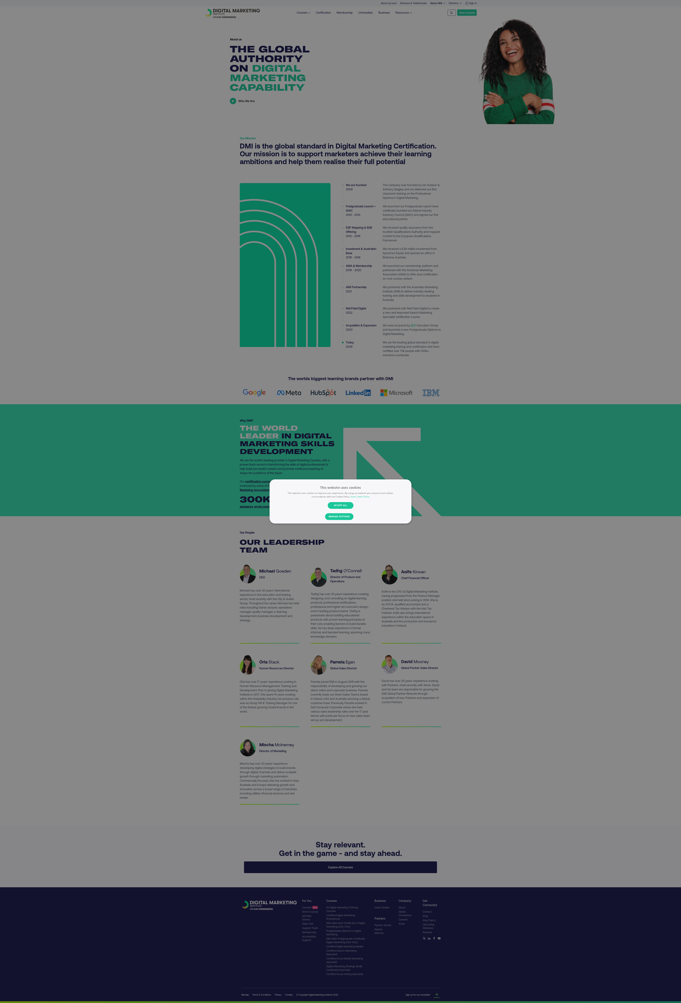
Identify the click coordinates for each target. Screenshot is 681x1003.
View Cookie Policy (359, 496)
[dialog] (340, 501)
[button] (340, 516)
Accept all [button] (340, 505)
